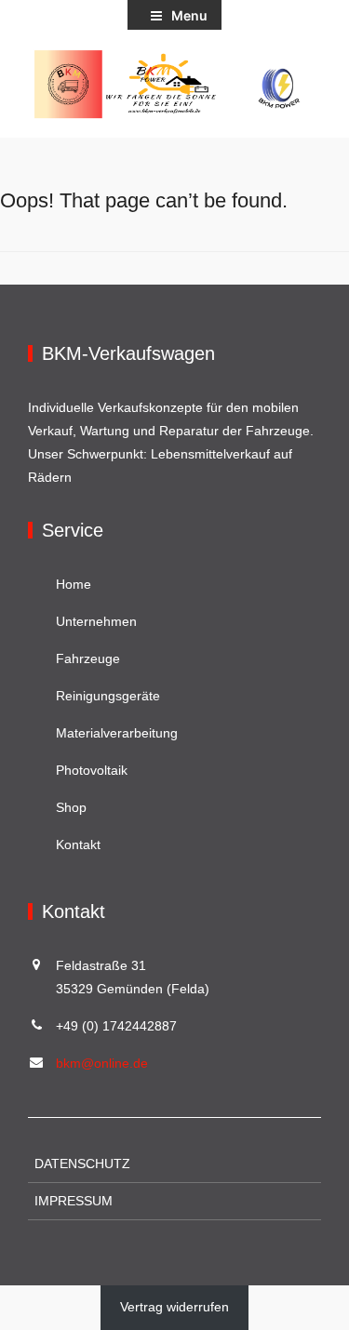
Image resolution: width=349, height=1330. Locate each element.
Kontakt (78, 844)
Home (73, 584)
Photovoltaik (92, 770)
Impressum (73, 1200)
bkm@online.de (102, 1063)
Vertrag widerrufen (174, 1306)
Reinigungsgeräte (108, 695)
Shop (71, 807)
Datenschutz (82, 1163)
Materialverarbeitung (117, 732)
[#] (174, 83)
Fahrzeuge (88, 658)
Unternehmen (96, 621)
